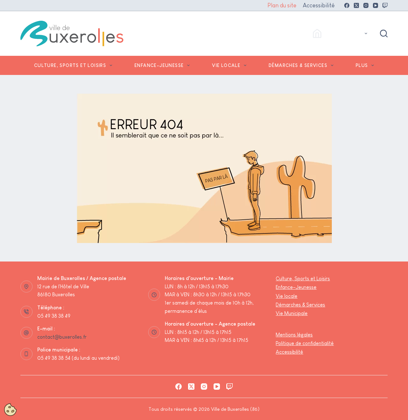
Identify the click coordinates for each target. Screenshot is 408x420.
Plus (362, 65)
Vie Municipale (292, 313)
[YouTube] (375, 5)
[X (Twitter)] (356, 5)
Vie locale (226, 65)
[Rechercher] (384, 33)
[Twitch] (385, 5)
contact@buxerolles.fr (62, 337)
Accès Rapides (342, 33)
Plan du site (281, 5)
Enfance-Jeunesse (159, 65)
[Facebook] (346, 5)
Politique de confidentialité (305, 343)
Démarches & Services (298, 65)
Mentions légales (294, 334)
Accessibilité (319, 5)
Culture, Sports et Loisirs (70, 65)
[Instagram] (365, 5)
